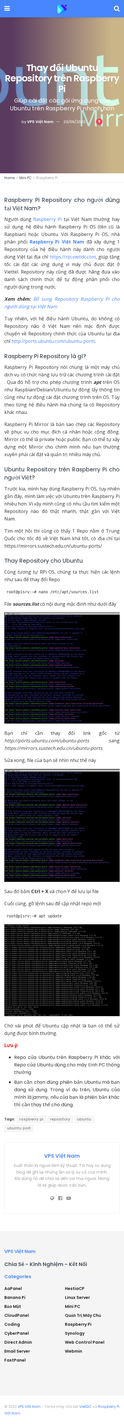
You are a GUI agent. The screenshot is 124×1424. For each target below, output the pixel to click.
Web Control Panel (84, 1342)
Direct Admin (18, 1342)
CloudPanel (16, 1315)
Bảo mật (12, 1306)
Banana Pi (14, 1297)
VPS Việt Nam (40, 121)
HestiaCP (74, 1288)
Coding (12, 1324)
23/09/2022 (74, 121)
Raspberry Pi (47, 177)
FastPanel (15, 1360)
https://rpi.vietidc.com (73, 257)
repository (60, 1119)
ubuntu (84, 1119)
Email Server (17, 1351)
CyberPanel (16, 1333)
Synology (74, 1333)
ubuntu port (19, 1128)
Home (9, 177)
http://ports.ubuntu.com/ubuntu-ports (53, 341)
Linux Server (77, 1297)
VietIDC (85, 1406)
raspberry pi (31, 1119)
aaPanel (13, 1288)
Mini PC (25, 177)
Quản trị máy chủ (83, 1315)
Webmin (73, 1351)
